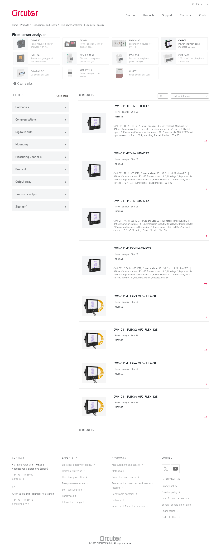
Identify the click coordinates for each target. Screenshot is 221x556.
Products (149, 15)
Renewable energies (123, 494)
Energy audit (69, 496)
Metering (117, 471)
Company (185, 15)
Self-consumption (72, 489)
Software (117, 500)
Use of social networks (174, 498)
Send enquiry (19, 504)
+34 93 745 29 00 (22, 474)
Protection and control (124, 477)
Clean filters (62, 96)
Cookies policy (170, 492)
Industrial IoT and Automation (129, 506)
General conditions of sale (176, 504)
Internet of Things (72, 502)
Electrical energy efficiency (77, 465)
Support (167, 15)
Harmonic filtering (72, 471)
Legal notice (168, 511)
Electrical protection (73, 477)
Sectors (131, 15)
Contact (204, 15)
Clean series (24, 83)
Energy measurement (74, 483)
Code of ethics (169, 517)
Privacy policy (170, 486)
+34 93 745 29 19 (22, 499)
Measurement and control (126, 465)
